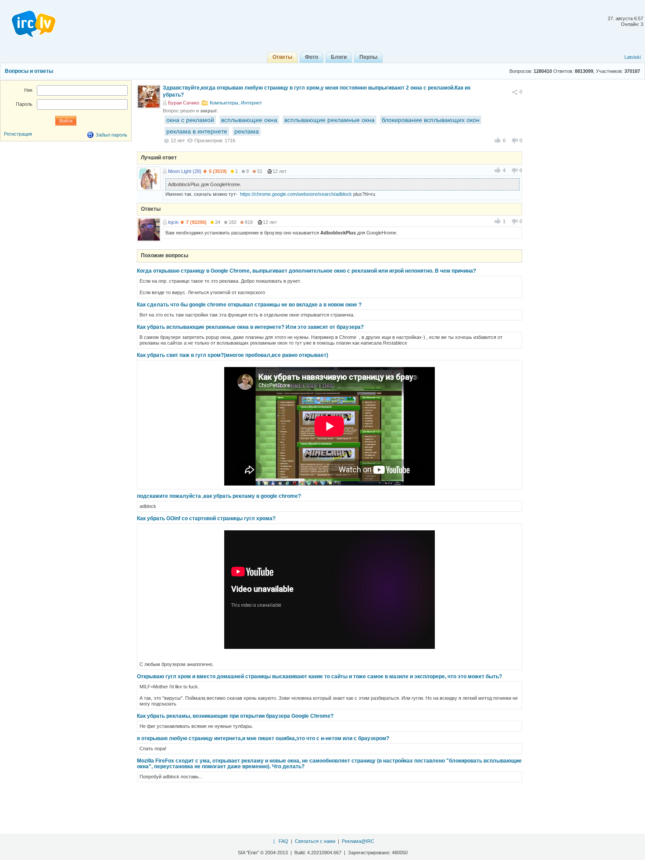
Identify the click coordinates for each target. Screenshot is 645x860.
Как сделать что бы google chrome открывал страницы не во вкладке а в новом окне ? (249, 305)
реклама (246, 131)
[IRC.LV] (28, 21)
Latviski (632, 57)
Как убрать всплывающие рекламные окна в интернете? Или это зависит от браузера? (250, 327)
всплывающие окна (249, 119)
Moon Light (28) (184, 171)
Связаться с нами (315, 841)
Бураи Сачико (183, 102)
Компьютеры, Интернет (236, 102)
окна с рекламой (190, 119)
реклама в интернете (196, 131)
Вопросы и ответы (29, 71)
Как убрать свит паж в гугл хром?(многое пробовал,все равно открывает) (232, 355)
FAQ (283, 841)
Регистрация (18, 134)
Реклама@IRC (358, 841)
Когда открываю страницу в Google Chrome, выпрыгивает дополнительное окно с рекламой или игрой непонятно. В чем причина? (306, 271)
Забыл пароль (111, 134)
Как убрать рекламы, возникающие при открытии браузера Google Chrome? (235, 716)
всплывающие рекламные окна (329, 119)
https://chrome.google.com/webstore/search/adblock (296, 194)
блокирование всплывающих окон (431, 119)
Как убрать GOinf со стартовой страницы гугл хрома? (206, 518)
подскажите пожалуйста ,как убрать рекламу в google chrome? (219, 496)
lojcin (173, 222)
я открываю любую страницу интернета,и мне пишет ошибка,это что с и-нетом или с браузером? (263, 738)
